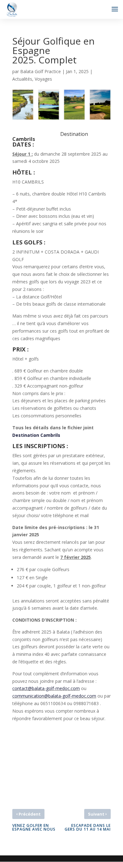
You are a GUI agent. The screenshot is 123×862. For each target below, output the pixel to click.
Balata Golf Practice (40, 71)
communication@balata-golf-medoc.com (54, 696)
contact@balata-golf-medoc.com (46, 688)
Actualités (22, 79)
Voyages (43, 79)
